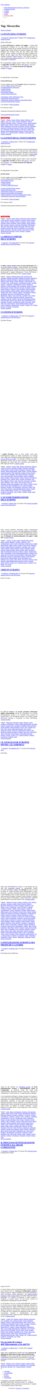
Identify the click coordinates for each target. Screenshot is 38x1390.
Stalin (33, 302)
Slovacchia (17, 129)
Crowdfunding (8, 1373)
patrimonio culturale (18, 297)
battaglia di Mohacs (12, 280)
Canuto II (27, 1115)
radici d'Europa (5, 300)
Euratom (3, 123)
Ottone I (3, 297)
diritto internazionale (11, 471)
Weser (18, 1336)
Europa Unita (4, 287)
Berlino (3, 281)
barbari (18, 540)
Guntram (24, 920)
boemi (7, 281)
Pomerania (32, 1129)
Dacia (25, 1118)
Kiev (10, 292)
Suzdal (33, 489)
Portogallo (33, 126)
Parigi (26, 1330)
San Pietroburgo (16, 487)
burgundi (27, 905)
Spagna (29, 129)
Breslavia (33, 1113)
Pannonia (19, 1128)
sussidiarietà (30, 932)
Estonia (30, 121)
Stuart (25, 932)
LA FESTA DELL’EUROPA (13, 34)
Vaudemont (32, 935)
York (2, 1137)
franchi (3, 918)
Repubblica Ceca (23, 228)
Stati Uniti (3, 303)
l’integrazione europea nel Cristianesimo (12, 191)
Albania (8, 120)
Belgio (18, 120)
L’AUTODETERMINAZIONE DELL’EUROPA (15, 498)
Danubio (3, 286)
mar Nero (27, 294)
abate (7, 1112)
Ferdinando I (23, 913)
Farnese (34, 912)
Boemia (23, 904)
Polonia (27, 126)
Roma (31, 1131)
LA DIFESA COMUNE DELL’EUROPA (11, 237)
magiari (33, 292)
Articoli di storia (32, 1151)
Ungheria (21, 132)
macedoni (22, 1124)
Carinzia (33, 1115)
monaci (11, 1126)
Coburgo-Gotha (17, 1320)
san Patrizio (18, 1132)
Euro (33, 1322)
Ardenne (25, 902)
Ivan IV (22, 727)
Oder (2, 482)
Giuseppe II (12, 920)
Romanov (3, 487)
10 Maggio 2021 (13, 948)
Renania (11, 1332)
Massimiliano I (19, 926)
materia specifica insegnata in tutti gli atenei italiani (19, 1294)
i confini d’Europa (6, 90)
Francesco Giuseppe (11, 916)
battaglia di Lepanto (24, 278)
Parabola (18, 1388)
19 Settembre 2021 (14, 748)
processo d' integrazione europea (10, 128)
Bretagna (21, 905)
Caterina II (25, 468)
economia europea (6, 473)
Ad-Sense (7, 1371)
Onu (29, 295)
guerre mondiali (32, 123)
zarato (33, 492)
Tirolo (16, 934)
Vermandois (4, 937)
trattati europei (15, 305)
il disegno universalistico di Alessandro (11, 193)
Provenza (27, 226)
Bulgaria (27, 120)
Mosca (10, 295)
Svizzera (31, 131)
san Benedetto (10, 1132)
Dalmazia (30, 1320)
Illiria (17, 1325)
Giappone (33, 1324)
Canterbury (21, 1115)
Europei (7, 222)
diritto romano (22, 471)
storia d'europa (26, 229)
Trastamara (22, 934)
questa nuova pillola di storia (13, 58)
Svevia (3, 934)
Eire (18, 1120)
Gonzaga (18, 920)
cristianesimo (10, 724)
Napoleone (4, 927)
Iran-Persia (31, 550)
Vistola (19, 492)
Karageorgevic (5, 1327)
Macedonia (31, 124)
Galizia (3, 1121)
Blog (8, 86)
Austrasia (9, 904)
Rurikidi (9, 487)
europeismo (17, 726)
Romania (6, 129)
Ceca (6, 121)
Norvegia (14, 126)
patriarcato (4, 730)
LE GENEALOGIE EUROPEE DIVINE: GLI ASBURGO (15, 743)
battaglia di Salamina (24, 280)
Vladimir (24, 492)
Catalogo (6, 66)
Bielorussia (28, 466)
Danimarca (24, 121)
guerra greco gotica (26, 1121)
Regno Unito (23, 128)
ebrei (10, 912)
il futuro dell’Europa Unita (8, 190)
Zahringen (28, 937)
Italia (6, 124)
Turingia (3, 1135)
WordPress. (26, 1388)
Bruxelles (15, 722)
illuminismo (31, 920)
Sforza (7, 931)
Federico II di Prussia (13, 913)
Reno (23, 300)
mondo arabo (32, 551)
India (26, 550)
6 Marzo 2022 (13, 503)
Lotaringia (18, 225)
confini (11, 470)
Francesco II (20, 916)
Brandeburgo (26, 1113)
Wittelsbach (21, 937)
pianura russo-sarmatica (13, 484)
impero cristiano (21, 223)
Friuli (21, 1324)
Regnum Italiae (13, 558)
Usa (33, 132)
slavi (28, 732)
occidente (24, 295)
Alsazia (14, 902)
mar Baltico (4, 294)
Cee (10, 121)
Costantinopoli (17, 284)
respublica (3, 302)
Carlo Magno (4, 1116)
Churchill (3, 283)
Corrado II (29, 908)
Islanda (3, 124)
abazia (11, 1112)
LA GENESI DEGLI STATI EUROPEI (18, 138)
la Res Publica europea (7, 92)
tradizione (8, 305)
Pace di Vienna (23, 482)
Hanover (12, 1325)
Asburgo (8, 466)
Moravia (24, 1126)
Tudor (2, 563)
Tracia (33, 1134)
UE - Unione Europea (12, 132)
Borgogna (23, 218)
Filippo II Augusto (19, 287)
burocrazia (32, 1319)
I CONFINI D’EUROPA (12, 312)
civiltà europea (5, 220)
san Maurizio (16, 302)
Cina (8, 283)
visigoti (28, 1135)
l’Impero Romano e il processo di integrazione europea (16, 194)
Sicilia (30, 1132)
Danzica (3, 1120)
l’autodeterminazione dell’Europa (10, 87)
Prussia (27, 927)
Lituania (16, 124)
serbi (15, 559)
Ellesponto (23, 286)
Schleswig (25, 1132)
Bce (12, 1319)
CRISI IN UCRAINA (10, 570)
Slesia (14, 931)
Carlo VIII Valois (22, 907)
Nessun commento (6, 30)
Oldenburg (7, 482)
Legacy (6, 1374)
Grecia (25, 123)
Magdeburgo (29, 1124)
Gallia (7, 1121)
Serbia (12, 129)
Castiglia (17, 542)
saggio (10, 68)
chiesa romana (21, 908)
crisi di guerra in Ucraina (8, 459)
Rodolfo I (27, 929)
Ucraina (27, 305)
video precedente (14, 104)
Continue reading (26, 273)
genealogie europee (14, 888)
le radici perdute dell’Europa (9, 94)
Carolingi (29, 907)
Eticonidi (15, 912)
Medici (26, 926)
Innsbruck (8, 923)
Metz (30, 926)
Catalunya (23, 542)
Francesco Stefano (30, 916)
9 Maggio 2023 (13, 38)
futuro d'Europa (5, 289)
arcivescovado (31, 1112)
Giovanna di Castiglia (29, 918)
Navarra (30, 1126)
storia (16, 1333)
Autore (26, 65)
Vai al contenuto (5, 4)
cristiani (16, 470)
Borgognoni (10, 905)
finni (17, 474)
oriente (33, 295)
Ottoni (15, 1128)
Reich (16, 228)
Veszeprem (22, 1135)
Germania (19, 123)
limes (17, 479)
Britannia (3, 1115)
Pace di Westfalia (19, 555)
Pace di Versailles (10, 1330)
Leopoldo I (24, 923)
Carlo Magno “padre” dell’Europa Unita (12, 97)
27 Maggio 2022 (13, 316)
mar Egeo (10, 294)
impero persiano (25, 291)
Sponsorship (7, 1377)
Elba (18, 286)
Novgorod (27, 481)
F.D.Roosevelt (5, 1324)
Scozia (11, 559)
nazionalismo (7, 553)
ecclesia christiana (11, 286)
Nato (14, 295)
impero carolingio (11, 223)
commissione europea (25, 283)
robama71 (5, 38)
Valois (26, 935)
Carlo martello (28, 281)
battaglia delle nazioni (17, 276)
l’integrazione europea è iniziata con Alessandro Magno (16, 100)
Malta (2, 126)
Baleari (7, 1113)
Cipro (13, 121)
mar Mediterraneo (19, 294)
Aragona (19, 902)
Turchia (3, 132)
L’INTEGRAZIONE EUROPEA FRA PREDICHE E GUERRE (18, 943)
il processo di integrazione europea (10, 101)
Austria (13, 120)
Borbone (28, 904)
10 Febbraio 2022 (14, 573)
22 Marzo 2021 (13, 1151)
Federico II (4, 913)
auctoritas (3, 904)
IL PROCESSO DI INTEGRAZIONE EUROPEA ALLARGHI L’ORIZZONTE (18, 1145)
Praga (2, 1131)
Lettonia (11, 124)
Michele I (7, 481)
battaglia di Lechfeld (12, 278)
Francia (14, 123)
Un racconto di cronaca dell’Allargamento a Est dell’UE (15, 1343)
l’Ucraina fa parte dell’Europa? (9, 185)
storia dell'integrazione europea (14, 131)
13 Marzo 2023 (13, 141)
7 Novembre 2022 (14, 243)
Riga (28, 1131)
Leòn (6, 1124)
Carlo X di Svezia (6, 468)
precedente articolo (24, 1087)
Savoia (3, 931)
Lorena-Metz (13, 924)
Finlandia (8, 123)
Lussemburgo (23, 124)
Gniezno (18, 1121)
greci (2, 476)
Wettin (29, 492)
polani (21, 1129)
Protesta (21, 927)
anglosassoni (17, 1112)
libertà (2, 924)
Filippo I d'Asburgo (11, 915)
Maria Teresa (10, 926)
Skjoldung (3, 1134)
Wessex (15, 937)
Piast (21, 484)
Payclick (6, 1376)
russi (7, 559)
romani (24, 485)
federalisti (24, 726)
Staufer (3, 932)
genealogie (18, 547)
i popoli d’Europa (6, 89)
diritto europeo (29, 544)
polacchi (9, 299)
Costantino (9, 284)
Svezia (26, 131)
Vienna (10, 937)
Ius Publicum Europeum (11, 551)
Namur (34, 926)
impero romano (31, 223)
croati (11, 544)
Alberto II (9, 902)
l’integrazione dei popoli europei (10, 98)
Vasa (15, 492)
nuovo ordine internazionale (20, 553)
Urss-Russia (28, 132)
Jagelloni (17, 923)
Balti (18, 466)
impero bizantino (30, 289)
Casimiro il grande (16, 468)
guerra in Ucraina (12, 267)
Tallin (23, 1134)
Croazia (18, 121)
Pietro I (26, 484)
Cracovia (12, 1118)
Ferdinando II (32, 913)
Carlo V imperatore (10, 907)
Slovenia (23, 129)
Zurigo (33, 937)
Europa (28, 220)
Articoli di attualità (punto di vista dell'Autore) (17, 243)
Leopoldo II (31, 923)
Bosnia (22, 120)
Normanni (3, 1128)
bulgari (16, 281)
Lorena (7, 924)
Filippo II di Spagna (22, 915)
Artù (29, 902)
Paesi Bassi (21, 126)
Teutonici (28, 1134)
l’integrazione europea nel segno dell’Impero (13, 196)
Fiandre (3, 915)
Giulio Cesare (4, 920)
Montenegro (8, 126)
